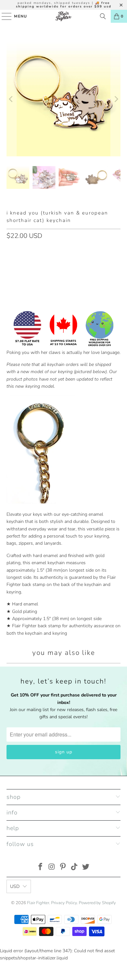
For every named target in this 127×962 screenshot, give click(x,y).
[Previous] (11, 99)
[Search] (103, 16)
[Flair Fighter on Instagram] (52, 868)
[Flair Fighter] (63, 16)
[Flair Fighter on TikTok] (74, 868)
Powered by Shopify (97, 903)
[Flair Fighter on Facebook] (41, 868)
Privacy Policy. (64, 903)
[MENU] (3, 16)
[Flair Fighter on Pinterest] (63, 868)
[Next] (115, 99)
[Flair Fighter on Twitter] (86, 868)
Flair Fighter (38, 903)
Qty (10, 250)
